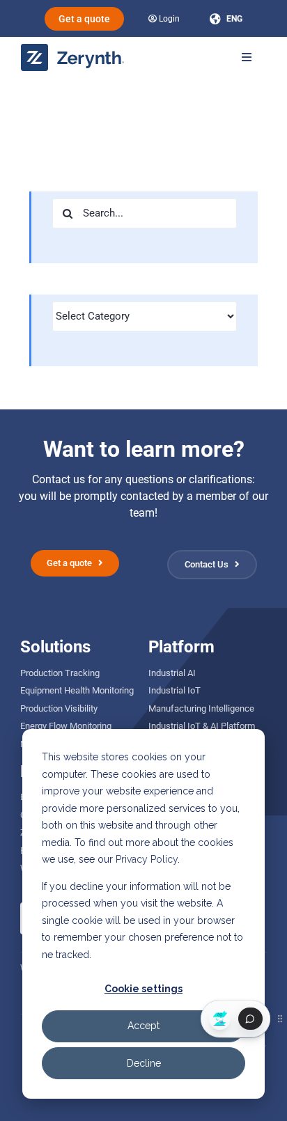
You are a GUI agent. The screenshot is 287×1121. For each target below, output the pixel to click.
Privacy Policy (147, 859)
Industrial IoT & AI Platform (201, 726)
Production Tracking (60, 673)
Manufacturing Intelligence (201, 708)
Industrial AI (172, 673)
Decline (144, 1063)
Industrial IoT (174, 690)
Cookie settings (143, 988)
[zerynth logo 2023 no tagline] (73, 49)
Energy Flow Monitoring (65, 726)
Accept (143, 1025)
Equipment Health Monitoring (77, 690)
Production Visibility (59, 708)
